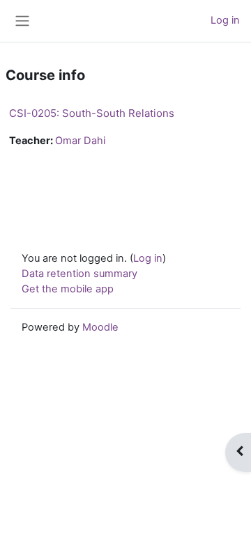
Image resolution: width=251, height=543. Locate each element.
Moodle (100, 327)
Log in (225, 20)
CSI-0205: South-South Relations (91, 113)
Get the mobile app (68, 289)
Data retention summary (79, 273)
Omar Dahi (80, 140)
